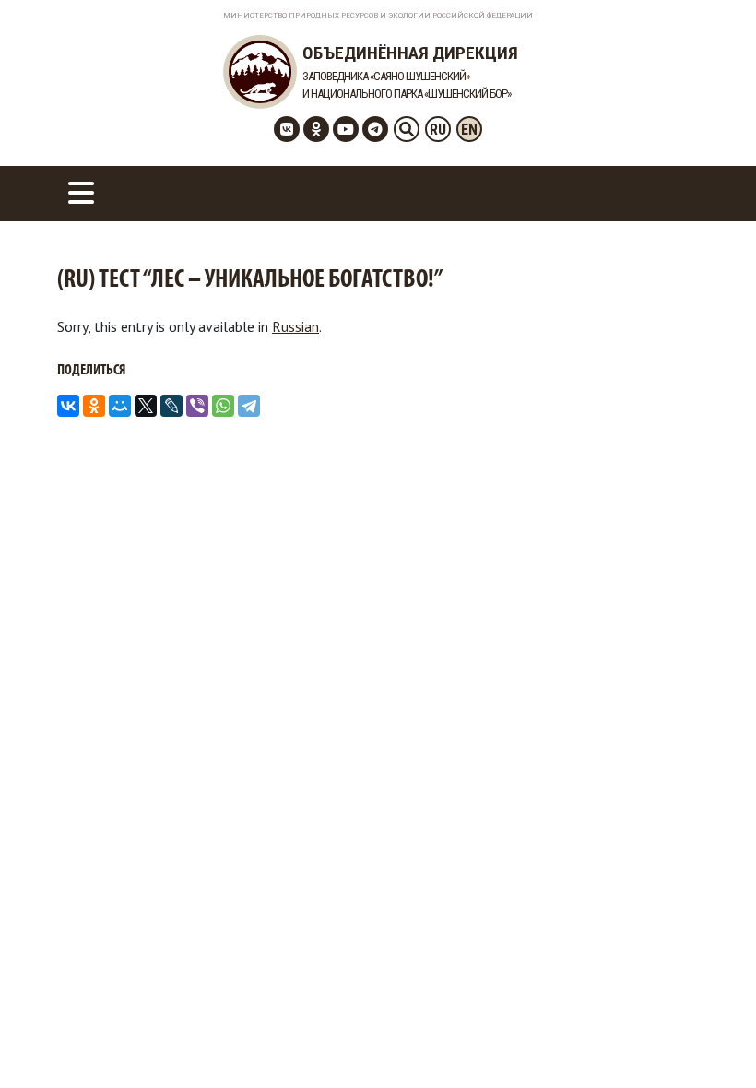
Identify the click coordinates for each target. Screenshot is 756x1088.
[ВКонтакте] (68, 406)
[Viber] (197, 406)
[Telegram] (249, 406)
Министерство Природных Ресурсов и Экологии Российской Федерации (378, 15)
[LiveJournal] (171, 406)
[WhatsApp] (223, 406)
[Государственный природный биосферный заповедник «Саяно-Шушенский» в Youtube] (346, 129)
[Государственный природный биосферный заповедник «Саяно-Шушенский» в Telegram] (375, 129)
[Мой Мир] (120, 406)
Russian (295, 326)
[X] (146, 406)
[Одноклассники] (94, 406)
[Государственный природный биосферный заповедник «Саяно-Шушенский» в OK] (316, 129)
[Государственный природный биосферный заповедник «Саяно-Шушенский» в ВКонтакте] (287, 129)
